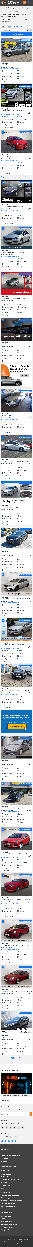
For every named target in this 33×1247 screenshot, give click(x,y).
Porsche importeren (7, 1221)
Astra (9, 26)
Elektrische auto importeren (9, 1206)
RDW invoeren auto (6, 1164)
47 (24, 1057)
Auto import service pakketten (10, 1156)
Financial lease (5, 1185)
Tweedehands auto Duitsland (10, 1195)
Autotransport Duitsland (8, 1167)
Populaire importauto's (8, 1198)
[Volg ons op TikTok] (14, 1127)
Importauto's (5, 1158)
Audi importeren (6, 1216)
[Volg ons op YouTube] (22, 1127)
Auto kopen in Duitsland (8, 1161)
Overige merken (6, 1230)
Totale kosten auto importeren (10, 1179)
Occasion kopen (6, 1192)
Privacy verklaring (17, 1239)
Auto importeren (6, 1153)
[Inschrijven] (30, 1114)
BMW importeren (6, 1219)
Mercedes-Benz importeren (9, 1224)
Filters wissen (18, 26)
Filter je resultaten (17, 34)
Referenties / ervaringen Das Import (12, 1200)
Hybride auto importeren (8, 1203)
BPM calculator (5, 1177)
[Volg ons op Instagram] (6, 1127)
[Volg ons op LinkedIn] (2, 1127)
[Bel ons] (24, 2)
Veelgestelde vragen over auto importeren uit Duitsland (15, 177)
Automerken (4, 1209)
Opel (3, 26)
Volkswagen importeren (8, 1227)
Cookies (25, 1239)
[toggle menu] (31, 2)
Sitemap (9, 1239)
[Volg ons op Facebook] (10, 1127)
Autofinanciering (6, 1182)
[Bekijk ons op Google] (18, 1127)
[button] (2, 1085)
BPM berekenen (6, 1174)
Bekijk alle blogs (5, 1100)
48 (27, 1057)
